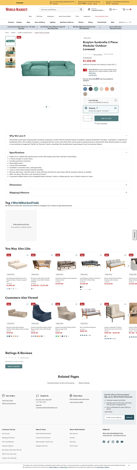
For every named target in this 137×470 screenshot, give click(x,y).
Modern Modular (84, 383)
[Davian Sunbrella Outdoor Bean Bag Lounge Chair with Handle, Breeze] (42, 336)
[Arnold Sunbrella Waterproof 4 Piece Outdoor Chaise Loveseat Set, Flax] (17, 289)
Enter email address (114, 417)
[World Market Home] (17, 9)
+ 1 (19, 336)
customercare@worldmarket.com (46, 407)
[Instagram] (113, 441)
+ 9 (44, 336)
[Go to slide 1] (46, 106)
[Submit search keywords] (81, 9)
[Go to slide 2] (48, 106)
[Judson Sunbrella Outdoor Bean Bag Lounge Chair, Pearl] (60, 336)
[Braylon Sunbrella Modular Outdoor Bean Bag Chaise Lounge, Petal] (15, 336)
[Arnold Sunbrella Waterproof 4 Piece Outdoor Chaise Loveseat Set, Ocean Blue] (7, 289)
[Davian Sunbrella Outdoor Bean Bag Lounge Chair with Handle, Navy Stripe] (34, 336)
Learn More (115, 3)
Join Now (55, 3)
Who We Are (74, 433)
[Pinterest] (117, 441)
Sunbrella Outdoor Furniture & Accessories (60, 383)
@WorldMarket (108, 435)
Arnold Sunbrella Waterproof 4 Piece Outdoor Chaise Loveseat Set (17, 280)
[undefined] (124, 22)
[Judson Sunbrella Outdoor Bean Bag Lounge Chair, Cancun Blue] (56, 336)
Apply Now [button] (92, 73)
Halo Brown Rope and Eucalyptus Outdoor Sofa (66, 279)
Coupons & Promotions (43, 438)
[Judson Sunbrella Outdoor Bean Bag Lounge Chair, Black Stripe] (66, 336)
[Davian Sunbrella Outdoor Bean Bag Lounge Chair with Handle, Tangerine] (38, 336)
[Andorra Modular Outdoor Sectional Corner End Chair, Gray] (105, 336)
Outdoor (13, 32)
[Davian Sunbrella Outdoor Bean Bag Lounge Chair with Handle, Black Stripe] (32, 336)
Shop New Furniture (115, 28)
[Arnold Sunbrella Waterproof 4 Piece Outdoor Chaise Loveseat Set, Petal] (15, 289)
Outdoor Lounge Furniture (25, 32)
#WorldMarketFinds (119, 435)
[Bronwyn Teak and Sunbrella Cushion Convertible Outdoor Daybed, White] (34, 289)
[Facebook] (104, 441)
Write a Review (98, 54)
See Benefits (93, 75)
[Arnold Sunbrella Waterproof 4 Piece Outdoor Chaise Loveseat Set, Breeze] (13, 289)
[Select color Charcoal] (90, 89)
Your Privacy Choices (103, 467)
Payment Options (7, 446)
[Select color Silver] (101, 89)
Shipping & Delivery (8, 438)
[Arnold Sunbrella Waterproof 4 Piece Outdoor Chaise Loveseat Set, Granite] (11, 289)
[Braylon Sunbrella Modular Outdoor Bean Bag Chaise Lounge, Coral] (13, 336)
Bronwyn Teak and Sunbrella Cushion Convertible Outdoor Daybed (40, 280)
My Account (6, 433)
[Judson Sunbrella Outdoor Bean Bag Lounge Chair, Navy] (62, 336)
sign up (129, 417)
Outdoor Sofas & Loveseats (42, 32)
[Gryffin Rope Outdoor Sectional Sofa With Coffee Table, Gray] (83, 287)
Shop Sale (21, 28)
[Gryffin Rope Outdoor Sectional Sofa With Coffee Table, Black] (81, 287)
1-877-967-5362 (41, 402)
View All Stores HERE (76, 402)
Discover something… (49, 9)
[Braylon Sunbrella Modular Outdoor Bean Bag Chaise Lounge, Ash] (17, 336)
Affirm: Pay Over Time (9, 454)
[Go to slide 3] (49, 106)
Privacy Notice (53, 467)
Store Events (74, 446)
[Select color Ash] (85, 94)
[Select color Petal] (112, 89)
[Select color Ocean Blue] (85, 89)
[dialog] (68, 466)
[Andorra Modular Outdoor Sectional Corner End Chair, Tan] (107, 336)
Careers (72, 438)
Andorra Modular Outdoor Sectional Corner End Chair (113, 328)
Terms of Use (64, 467)
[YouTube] (122, 441)
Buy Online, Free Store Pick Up (11, 450)
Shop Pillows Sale (53, 28)
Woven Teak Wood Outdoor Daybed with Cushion (113, 279)
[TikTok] (108, 441)
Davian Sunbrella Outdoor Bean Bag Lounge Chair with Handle (41, 328)
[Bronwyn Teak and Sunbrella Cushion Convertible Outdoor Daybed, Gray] (32, 289)
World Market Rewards (43, 433)
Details (95, 3)
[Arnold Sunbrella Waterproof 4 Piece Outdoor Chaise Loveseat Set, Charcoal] (9, 289)
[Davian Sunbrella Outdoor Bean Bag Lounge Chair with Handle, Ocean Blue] (36, 336)
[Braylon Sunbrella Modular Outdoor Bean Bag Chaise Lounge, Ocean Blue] (7, 336)
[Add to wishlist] (27, 255)
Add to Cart (106, 118)
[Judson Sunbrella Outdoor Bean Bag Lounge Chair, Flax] (64, 336)
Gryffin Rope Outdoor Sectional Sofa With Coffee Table (90, 279)
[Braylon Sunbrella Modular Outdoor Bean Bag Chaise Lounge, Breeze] (11, 336)
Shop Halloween (84, 28)
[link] (127, 9)
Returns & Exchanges (9, 403)
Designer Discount (42, 446)
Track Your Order (7, 400)
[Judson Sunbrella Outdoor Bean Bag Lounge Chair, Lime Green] (58, 336)
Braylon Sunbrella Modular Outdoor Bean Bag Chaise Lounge (18, 328)
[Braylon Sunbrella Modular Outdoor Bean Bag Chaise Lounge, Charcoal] (9, 336)
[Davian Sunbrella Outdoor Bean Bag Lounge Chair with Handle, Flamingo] (40, 336)
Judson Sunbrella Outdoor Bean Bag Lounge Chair (65, 328)
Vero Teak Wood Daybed (88, 327)
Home (7, 32)
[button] (11, 22)
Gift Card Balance (8, 442)
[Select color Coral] (107, 89)
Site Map (73, 442)
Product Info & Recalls (9, 458)
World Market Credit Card (44, 442)
